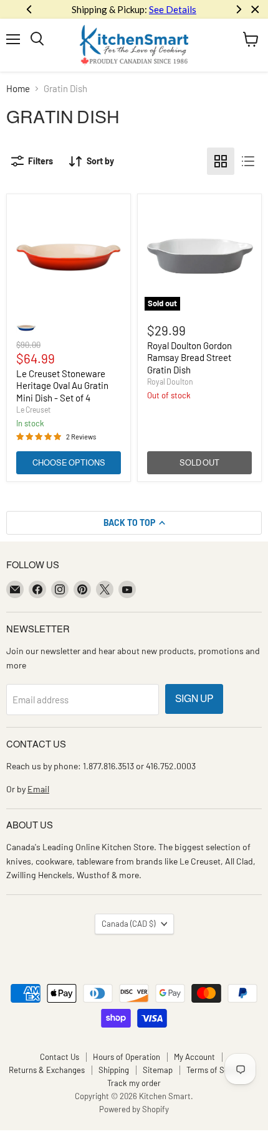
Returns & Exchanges (47, 1070)
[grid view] (220, 161)
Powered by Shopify (134, 1109)
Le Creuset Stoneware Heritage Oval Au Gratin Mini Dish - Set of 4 (62, 385)
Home (18, 88)
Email (38, 789)
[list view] (248, 161)
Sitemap (158, 1070)
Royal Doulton (170, 381)
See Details (172, 9)
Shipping (113, 1070)
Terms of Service (216, 1070)
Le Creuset (33, 409)
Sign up (194, 698)
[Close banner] (255, 9)
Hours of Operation (126, 1057)
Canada (128, 924)
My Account (194, 1057)
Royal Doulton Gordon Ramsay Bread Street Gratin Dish (189, 357)
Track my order (134, 1083)
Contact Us (59, 1057)
